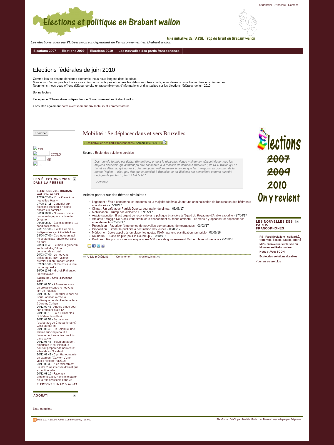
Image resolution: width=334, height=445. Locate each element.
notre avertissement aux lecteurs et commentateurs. (96, 106)
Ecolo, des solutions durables (114, 152)
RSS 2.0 (52, 419)
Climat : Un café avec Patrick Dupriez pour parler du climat (130, 208)
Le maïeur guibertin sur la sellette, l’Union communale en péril (57, 248)
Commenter (123, 256)
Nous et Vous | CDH (272, 251)
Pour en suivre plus (268, 261)
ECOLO (55, 154)
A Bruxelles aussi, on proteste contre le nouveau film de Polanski (56, 287)
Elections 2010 (101, 51)
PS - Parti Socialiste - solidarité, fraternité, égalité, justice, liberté (280, 238)
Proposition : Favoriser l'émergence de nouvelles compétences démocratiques (143, 225)
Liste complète (42, 408)
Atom (61, 419)
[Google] (103, 246)
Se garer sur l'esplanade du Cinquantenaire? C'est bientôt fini (57, 322)
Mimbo (254, 419)
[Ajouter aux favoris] (85, 246)
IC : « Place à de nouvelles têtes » (55, 199)
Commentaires (73, 419)
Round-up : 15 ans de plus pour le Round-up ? (122, 236)
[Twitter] (98, 246)
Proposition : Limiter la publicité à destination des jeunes (129, 229)
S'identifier (265, 5)
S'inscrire (280, 5)
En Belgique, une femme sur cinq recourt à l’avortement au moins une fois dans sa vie (56, 333)
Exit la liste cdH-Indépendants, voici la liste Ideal (56, 231)
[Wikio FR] (107, 246)
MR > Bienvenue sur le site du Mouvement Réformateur (278, 246)
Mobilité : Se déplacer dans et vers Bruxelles (134, 133)
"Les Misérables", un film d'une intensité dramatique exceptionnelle (57, 367)
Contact (293, 5)
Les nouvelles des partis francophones (149, 51)
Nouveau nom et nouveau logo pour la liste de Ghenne (55, 216)
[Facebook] (94, 246)
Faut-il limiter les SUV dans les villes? (55, 315)
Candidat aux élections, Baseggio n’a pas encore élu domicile (54, 207)
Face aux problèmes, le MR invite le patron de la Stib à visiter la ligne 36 (57, 377)
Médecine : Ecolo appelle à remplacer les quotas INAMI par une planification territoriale (149, 232)
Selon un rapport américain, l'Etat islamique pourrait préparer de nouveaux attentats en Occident (56, 346)
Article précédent (97, 256)
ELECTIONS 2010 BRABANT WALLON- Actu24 (55, 192)
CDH (40, 149)
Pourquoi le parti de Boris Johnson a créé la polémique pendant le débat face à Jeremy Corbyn (57, 298)
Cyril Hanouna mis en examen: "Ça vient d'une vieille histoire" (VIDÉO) (57, 357)
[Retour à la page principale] (144, 37)
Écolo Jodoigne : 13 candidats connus (57, 224)
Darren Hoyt (270, 419)
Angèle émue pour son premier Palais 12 (56, 308)
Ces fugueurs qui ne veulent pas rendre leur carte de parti (56, 239)
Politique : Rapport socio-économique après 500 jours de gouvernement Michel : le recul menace (155, 239)
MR (49, 159)
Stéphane (296, 419)
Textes (86, 419)
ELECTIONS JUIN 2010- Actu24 (57, 384)
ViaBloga (235, 419)
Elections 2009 (73, 51)
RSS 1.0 (41, 419)
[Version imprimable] (164, 143)
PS (39, 165)
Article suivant (147, 256)
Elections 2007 (44, 51)
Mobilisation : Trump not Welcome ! (115, 212)
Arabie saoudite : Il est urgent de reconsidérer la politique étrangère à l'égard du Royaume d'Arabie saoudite (162, 215)
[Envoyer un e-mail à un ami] (89, 246)
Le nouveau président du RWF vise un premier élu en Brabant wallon (55, 258)
